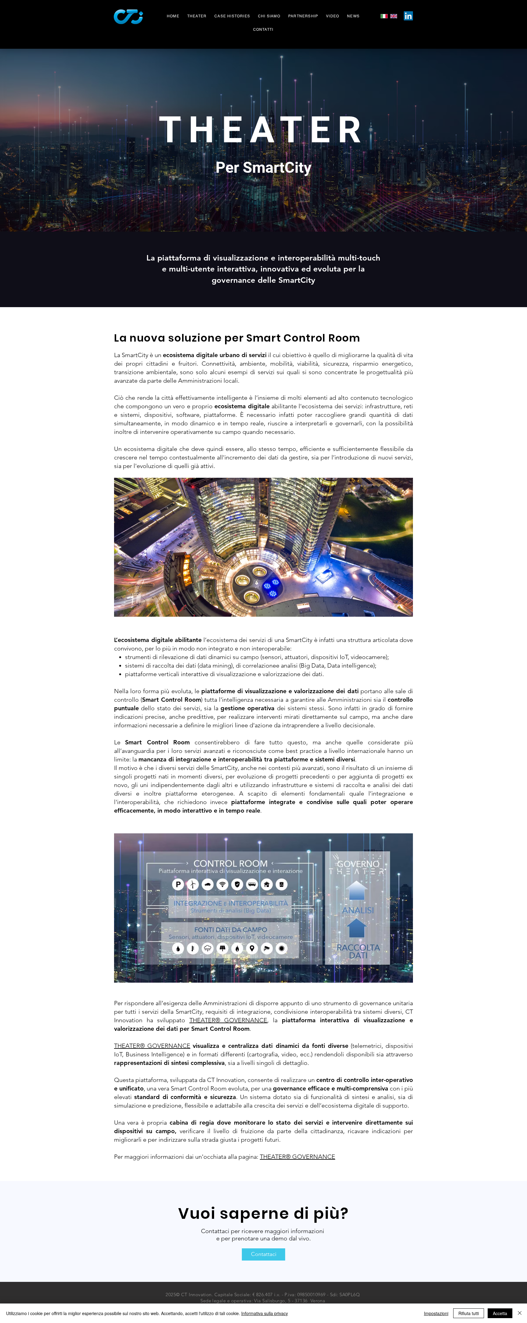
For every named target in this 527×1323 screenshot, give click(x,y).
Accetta (500, 1313)
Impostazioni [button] (436, 1313)
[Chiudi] (519, 1313)
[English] (394, 16)
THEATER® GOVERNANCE (228, 1020)
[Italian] (384, 16)
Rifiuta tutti (468, 1313)
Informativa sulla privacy (264, 1313)
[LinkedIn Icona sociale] (408, 15)
